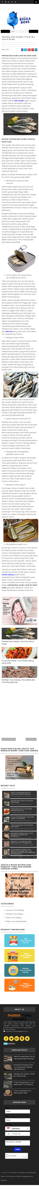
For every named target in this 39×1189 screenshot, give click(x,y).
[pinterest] (15, 1)
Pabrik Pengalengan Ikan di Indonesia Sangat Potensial (21, 793)
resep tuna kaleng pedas (16, 921)
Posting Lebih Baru (8, 739)
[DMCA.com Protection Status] (9, 1043)
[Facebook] (6, 1038)
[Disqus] (19, 710)
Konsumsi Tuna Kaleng (15, 910)
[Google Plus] (16, 1038)
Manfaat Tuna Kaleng (21, 46)
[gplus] (8, 1)
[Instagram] (22, 1038)
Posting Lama (31, 739)
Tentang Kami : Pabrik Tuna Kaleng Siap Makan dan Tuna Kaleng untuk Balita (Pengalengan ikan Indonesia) (23, 852)
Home (20, 857)
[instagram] (5, 1)
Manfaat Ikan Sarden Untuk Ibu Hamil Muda (18, 642)
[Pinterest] (27, 1038)
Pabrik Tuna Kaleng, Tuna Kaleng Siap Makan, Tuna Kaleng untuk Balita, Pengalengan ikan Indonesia (18, 1176)
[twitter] (12, 1)
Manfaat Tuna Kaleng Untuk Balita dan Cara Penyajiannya (18, 681)
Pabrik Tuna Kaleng (13, 917)
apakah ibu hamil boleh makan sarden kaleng (19, 42)
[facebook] (2, 1)
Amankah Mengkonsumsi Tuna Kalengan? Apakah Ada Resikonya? (22, 834)
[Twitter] (11, 1038)
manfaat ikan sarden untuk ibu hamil (13, 44)
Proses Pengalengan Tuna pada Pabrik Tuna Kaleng (22, 817)
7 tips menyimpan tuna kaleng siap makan (22, 825)
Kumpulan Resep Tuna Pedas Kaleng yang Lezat (18, 662)
